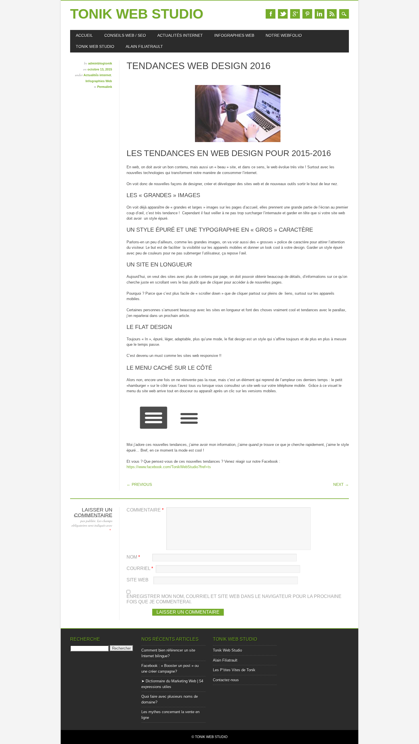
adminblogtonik (100, 63)
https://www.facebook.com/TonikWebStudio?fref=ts (169, 467)
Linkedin (319, 14)
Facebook (270, 14)
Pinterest (307, 14)
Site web (138, 579)
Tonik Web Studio (136, 13)
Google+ (295, 14)
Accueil (84, 35)
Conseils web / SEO (125, 35)
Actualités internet (180, 35)
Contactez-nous (226, 680)
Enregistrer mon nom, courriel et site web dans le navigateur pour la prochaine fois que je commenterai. (234, 599)
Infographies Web (234, 35)
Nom (133, 557)
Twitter (283, 14)
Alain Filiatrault (144, 46)
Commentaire (145, 510)
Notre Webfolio (284, 35)
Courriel (140, 568)
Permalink (104, 86)
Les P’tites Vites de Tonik (234, 670)
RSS (332, 14)
